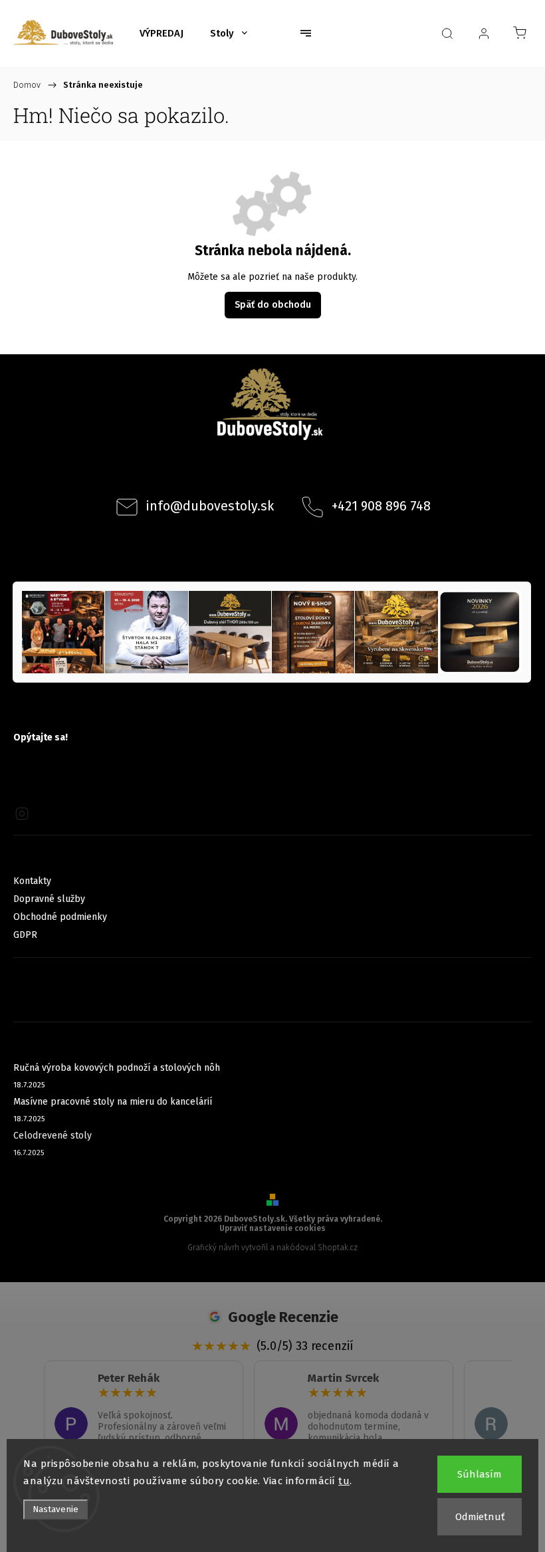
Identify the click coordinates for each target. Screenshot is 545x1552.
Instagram (290, 472)
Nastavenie (55, 1509)
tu (344, 1481)
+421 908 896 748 (381, 506)
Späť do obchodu (273, 304)
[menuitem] (161, 33)
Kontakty (32, 881)
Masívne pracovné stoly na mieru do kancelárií (112, 1101)
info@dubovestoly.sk (210, 506)
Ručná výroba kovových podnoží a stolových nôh (116, 1067)
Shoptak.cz (338, 1247)
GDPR (25, 935)
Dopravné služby (49, 899)
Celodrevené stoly (52, 1135)
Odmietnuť (479, 1517)
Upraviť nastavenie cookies (272, 1228)
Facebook (255, 472)
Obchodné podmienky (60, 917)
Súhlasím (479, 1474)
